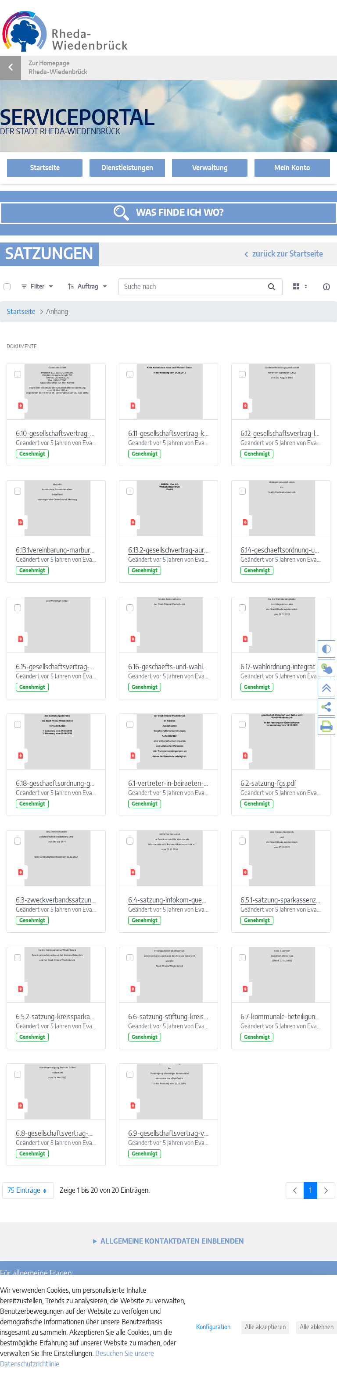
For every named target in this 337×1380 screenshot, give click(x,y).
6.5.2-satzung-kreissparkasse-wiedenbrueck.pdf (56, 1016)
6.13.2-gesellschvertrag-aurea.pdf (168, 550)
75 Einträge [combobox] (24, 1190)
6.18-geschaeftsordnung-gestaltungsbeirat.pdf (56, 783)
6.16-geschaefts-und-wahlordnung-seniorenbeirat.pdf (168, 666)
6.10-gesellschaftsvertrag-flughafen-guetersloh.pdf (56, 433)
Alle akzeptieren (265, 1327)
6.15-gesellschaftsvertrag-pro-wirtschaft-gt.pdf (56, 666)
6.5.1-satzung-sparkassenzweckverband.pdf (280, 900)
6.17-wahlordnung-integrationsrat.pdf (280, 666)
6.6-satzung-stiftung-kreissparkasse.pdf (168, 1016)
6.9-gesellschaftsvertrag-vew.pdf (168, 1133)
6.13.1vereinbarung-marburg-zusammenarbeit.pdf (56, 550)
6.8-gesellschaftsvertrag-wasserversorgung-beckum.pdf (56, 1133)
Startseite (45, 167)
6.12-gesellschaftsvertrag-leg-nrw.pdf (280, 433)
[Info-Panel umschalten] (326, 287)
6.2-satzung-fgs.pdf (268, 783)
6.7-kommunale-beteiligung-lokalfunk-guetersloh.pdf (280, 1016)
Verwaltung (210, 167)
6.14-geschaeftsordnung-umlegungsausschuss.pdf (280, 550)
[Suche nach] (272, 287)
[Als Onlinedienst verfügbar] (326, 668)
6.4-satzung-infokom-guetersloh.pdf (168, 900)
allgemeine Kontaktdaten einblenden (172, 1241)
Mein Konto (292, 167)
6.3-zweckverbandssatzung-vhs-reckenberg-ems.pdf (56, 900)
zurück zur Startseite (287, 254)
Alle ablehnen (316, 1327)
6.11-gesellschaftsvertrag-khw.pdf (168, 433)
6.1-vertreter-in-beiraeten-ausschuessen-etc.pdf (168, 783)
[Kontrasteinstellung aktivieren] (326, 649)
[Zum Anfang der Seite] (326, 687)
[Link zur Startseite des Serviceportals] (65, 31)
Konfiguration (213, 1327)
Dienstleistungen (127, 167)
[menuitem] (326, 707)
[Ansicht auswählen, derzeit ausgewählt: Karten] (301, 287)
